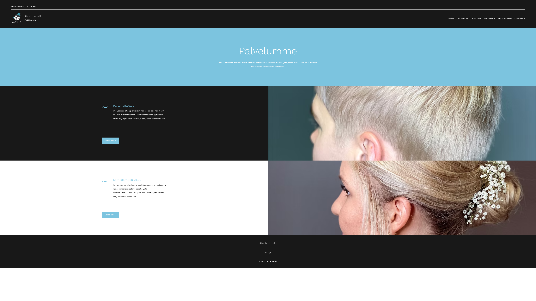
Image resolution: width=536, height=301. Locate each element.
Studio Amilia (33, 16)
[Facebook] (266, 252)
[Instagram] (270, 252)
